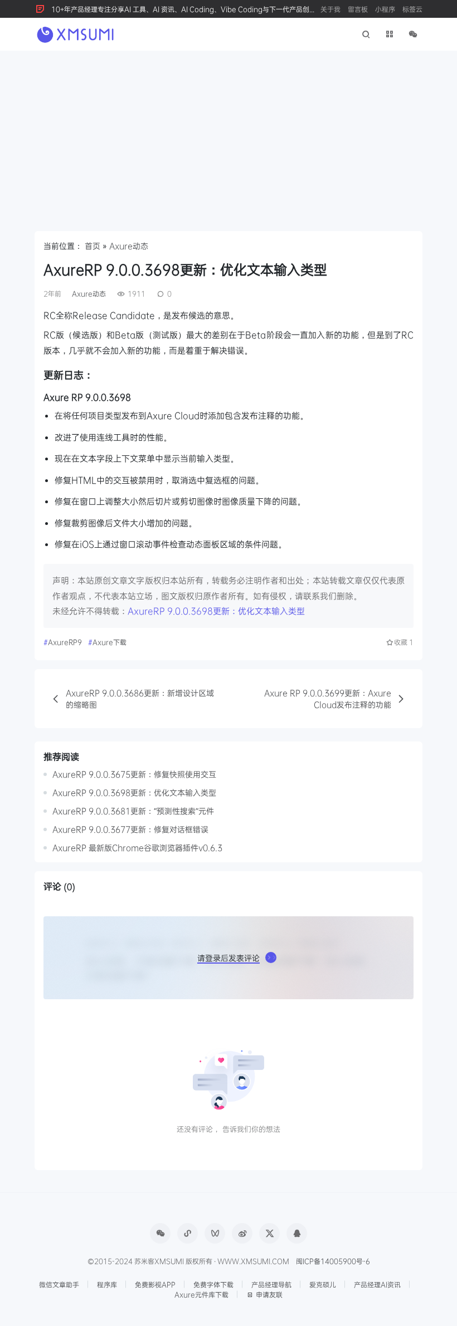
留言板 (358, 8)
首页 (92, 245)
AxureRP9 (65, 641)
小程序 (385, 8)
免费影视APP (155, 1284)
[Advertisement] (228, 134)
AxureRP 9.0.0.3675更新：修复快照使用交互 (134, 774)
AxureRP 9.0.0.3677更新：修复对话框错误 (130, 829)
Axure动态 (128, 245)
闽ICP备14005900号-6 (333, 1260)
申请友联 (269, 1294)
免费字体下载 (213, 1284)
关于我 (330, 8)
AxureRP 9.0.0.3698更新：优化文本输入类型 (216, 610)
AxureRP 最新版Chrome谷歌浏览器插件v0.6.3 (137, 847)
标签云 (412, 8)
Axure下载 (110, 641)
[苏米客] (76, 33)
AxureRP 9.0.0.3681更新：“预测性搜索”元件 (133, 811)
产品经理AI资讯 (377, 1284)
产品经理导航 (271, 1284)
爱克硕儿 (322, 1284)
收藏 (404, 641)
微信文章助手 (59, 1284)
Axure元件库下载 (201, 1294)
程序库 (107, 1284)
